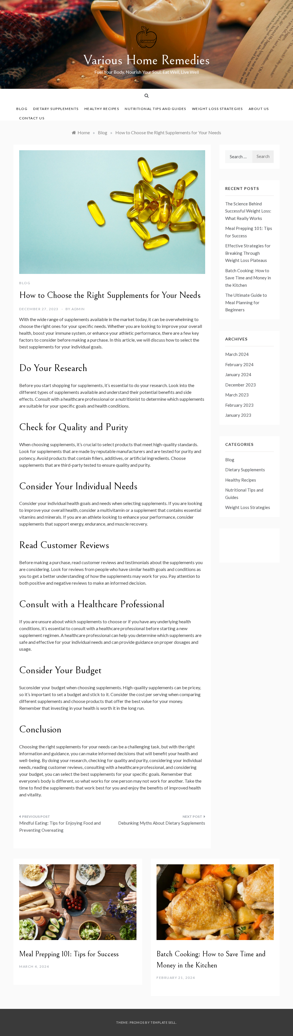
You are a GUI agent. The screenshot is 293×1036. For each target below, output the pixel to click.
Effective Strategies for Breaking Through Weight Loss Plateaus (248, 253)
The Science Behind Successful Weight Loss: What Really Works (248, 211)
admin (78, 309)
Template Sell (163, 1022)
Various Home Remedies (147, 60)
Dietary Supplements (56, 109)
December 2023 (240, 384)
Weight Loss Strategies (217, 109)
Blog (21, 109)
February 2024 (239, 364)
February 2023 (239, 405)
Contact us (31, 118)
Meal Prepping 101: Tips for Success (69, 954)
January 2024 (238, 374)
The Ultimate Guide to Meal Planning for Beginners (246, 302)
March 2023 (237, 394)
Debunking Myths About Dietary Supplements (161, 822)
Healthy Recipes (101, 109)
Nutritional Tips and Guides (155, 109)
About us (259, 109)
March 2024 (237, 354)
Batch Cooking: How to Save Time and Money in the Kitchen (248, 278)
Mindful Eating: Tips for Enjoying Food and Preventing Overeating (60, 826)
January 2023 (238, 415)
